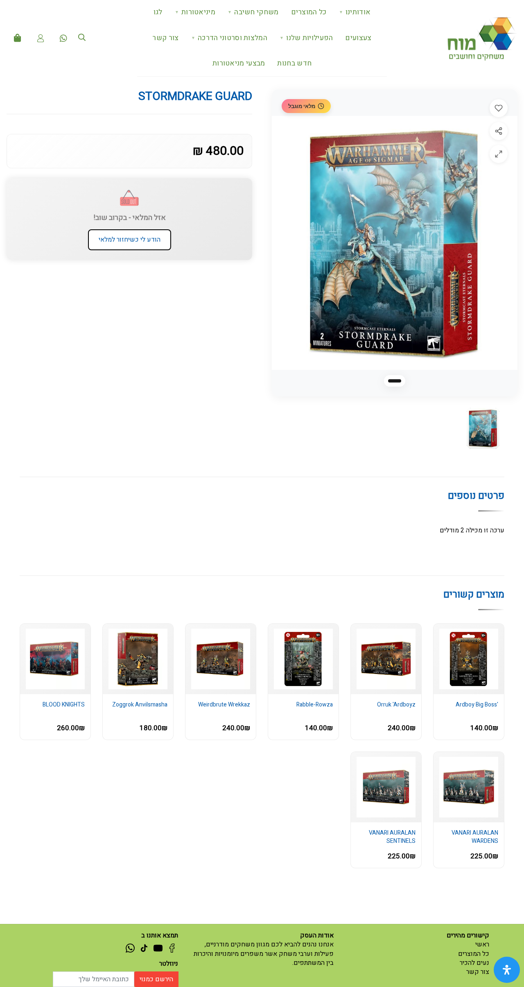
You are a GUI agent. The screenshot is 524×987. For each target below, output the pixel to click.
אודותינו (355, 12)
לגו (158, 12)
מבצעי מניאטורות (238, 63)
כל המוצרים (309, 12)
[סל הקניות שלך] (17, 38)
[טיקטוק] (144, 948)
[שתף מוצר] (499, 131)
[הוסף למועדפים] (499, 108)
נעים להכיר (474, 963)
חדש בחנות (294, 63)
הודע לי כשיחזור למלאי (129, 239)
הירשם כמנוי (156, 979)
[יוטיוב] (158, 948)
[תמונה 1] (394, 381)
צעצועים (358, 38)
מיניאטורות (195, 12)
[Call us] (63, 38)
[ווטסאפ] (130, 948)
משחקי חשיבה (253, 12)
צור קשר (165, 38)
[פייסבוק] (171, 948)
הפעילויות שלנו (306, 38)
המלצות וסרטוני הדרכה (229, 38)
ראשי (482, 944)
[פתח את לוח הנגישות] (507, 970)
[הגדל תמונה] (499, 154)
